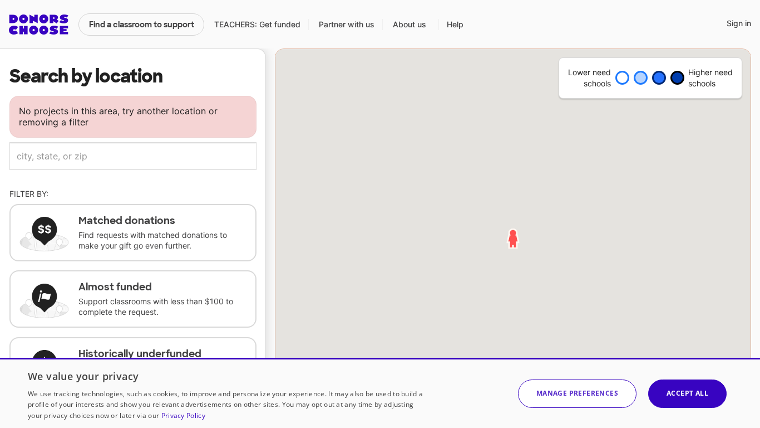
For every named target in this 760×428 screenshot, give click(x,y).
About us (409, 24)
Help (455, 24)
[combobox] (132, 156)
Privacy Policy (183, 415)
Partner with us (346, 24)
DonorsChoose (38, 24)
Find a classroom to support (141, 25)
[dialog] (380, 393)
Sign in (739, 23)
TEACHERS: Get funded (257, 24)
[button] (577, 394)
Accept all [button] (687, 393)
